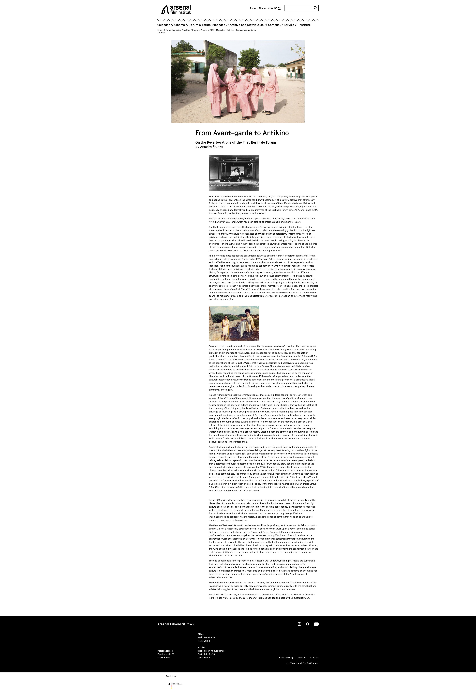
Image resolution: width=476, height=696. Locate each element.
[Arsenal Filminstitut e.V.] (175, 9)
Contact (314, 657)
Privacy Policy (286, 657)
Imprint (302, 657)
